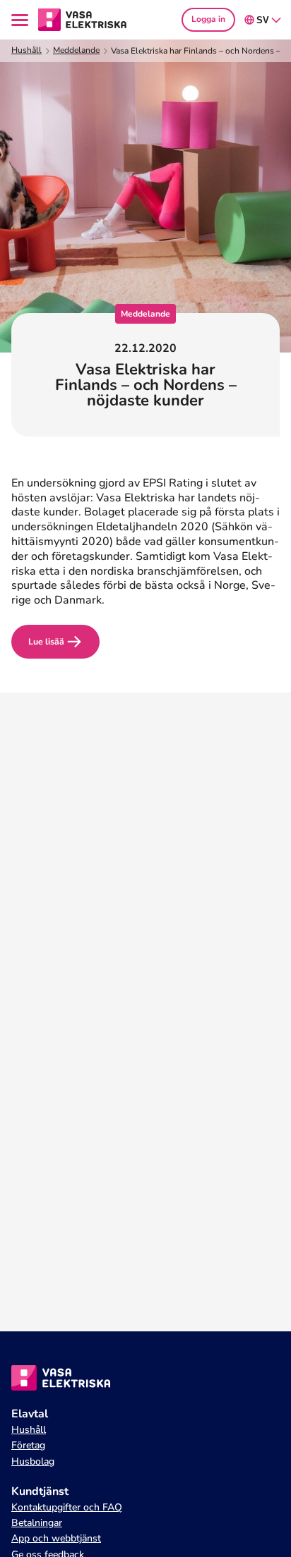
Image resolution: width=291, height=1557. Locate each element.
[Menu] (21, 20)
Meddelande (76, 50)
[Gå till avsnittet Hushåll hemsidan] (82, 19)
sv (262, 20)
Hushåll (26, 50)
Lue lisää (46, 641)
